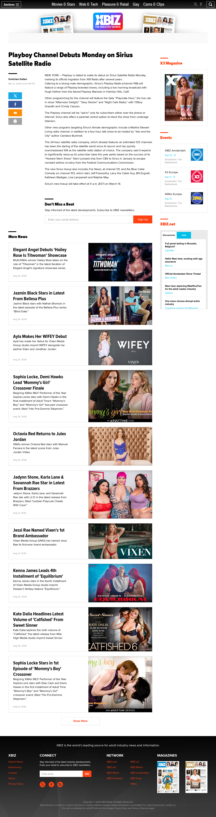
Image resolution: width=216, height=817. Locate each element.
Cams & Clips (153, 4)
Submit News (15, 762)
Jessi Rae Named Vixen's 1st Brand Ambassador (39, 533)
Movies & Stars (63, 4)
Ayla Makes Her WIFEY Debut (40, 336)
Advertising (14, 767)
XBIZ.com (112, 762)
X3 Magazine (171, 63)
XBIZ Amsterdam (175, 150)
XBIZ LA (134, 762)
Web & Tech (88, 4)
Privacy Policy (16, 784)
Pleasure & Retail (115, 4)
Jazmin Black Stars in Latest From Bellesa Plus (39, 295)
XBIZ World (113, 773)
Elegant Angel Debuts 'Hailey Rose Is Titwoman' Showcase (40, 252)
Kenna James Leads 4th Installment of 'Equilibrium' (38, 573)
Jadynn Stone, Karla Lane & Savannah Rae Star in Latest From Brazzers (39, 483)
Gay (136, 4)
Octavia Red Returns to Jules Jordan (39, 436)
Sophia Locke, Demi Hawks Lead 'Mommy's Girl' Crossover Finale (38, 382)
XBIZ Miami (136, 767)
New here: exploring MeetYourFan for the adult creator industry (183, 287)
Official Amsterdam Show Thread (183, 274)
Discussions (169, 235)
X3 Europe (171, 172)
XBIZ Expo (136, 778)
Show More (80, 721)
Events (166, 138)
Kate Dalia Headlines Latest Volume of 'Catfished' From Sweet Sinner (38, 619)
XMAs (133, 784)
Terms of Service (140, 808)
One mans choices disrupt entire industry (182, 302)
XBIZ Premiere (114, 778)
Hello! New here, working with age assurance (183, 260)
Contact (12, 773)
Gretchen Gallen (17, 79)
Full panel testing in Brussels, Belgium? (181, 245)
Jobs (184, 235)
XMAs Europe (173, 194)
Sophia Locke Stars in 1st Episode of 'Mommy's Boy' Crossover (37, 668)
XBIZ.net (167, 224)
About (11, 778)
